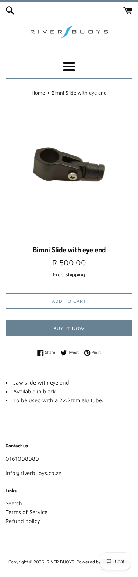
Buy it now (69, 328)
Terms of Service (26, 512)
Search (14, 503)
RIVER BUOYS (60, 561)
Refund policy (23, 521)
